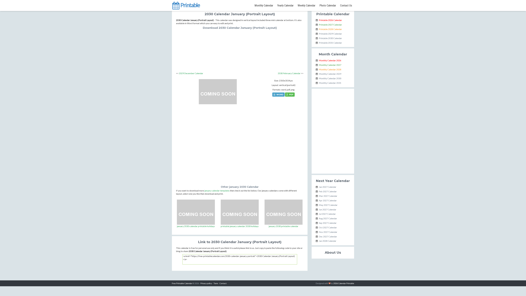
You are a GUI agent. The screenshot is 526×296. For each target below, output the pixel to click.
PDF (291, 94)
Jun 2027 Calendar (327, 209)
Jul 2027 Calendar (327, 214)
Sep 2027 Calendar (328, 223)
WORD (279, 94)
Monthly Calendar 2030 (330, 78)
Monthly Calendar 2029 (330, 73)
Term (215, 283)
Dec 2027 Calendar (328, 236)
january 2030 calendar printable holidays (196, 226)
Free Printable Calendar (182, 283)
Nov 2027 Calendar (328, 232)
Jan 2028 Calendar (327, 241)
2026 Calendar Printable (343, 283)
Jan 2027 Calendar (327, 187)
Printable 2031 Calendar (330, 42)
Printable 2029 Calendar (330, 33)
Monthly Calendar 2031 (330, 83)
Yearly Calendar (285, 5)
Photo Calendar (327, 5)
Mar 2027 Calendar (328, 196)
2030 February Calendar (289, 73)
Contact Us (346, 5)
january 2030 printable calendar (283, 226)
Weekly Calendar (306, 5)
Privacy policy (206, 283)
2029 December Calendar (191, 73)
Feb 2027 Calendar (328, 191)
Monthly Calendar (264, 5)
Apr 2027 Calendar (328, 200)
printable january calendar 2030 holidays (240, 226)
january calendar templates (217, 190)
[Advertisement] (239, 50)
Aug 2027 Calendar (328, 218)
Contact (223, 283)
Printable (190, 4)
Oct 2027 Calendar (328, 227)
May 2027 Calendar (328, 205)
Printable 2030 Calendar (330, 38)
